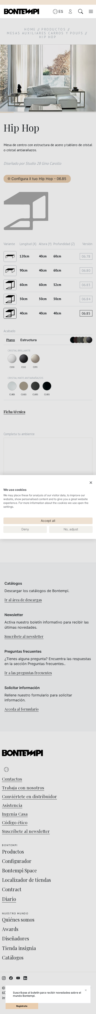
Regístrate (21, 1006)
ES (60, 11)
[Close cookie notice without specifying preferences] (91, 482)
